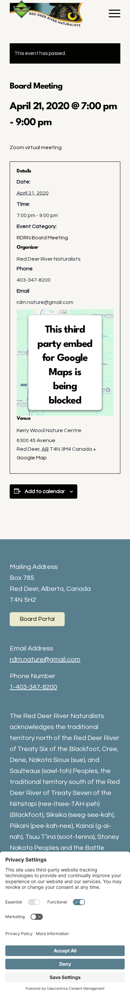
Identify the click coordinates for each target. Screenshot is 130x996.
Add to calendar (45, 491)
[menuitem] (111, 13)
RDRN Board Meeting (42, 237)
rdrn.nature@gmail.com (45, 659)
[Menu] (111, 13)
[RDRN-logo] (54, 13)
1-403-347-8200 (33, 687)
